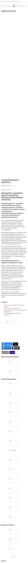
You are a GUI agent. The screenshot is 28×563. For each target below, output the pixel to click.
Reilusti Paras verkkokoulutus (11, 308)
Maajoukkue (3, 1)
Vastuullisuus (9, 185)
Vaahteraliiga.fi (17, 1)
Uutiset (3, 185)
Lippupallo (7, 1)
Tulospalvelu (12, 1)
